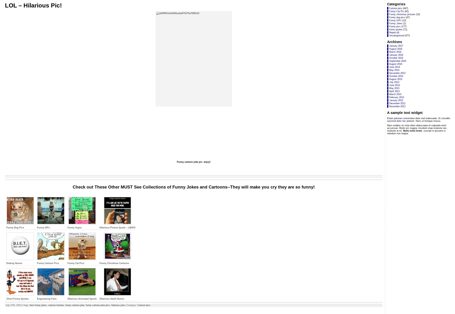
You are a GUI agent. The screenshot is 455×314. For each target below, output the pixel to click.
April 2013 (394, 91)
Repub (392, 32)
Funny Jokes (396, 23)
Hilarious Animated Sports (82, 298)
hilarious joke (118, 305)
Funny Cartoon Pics (48, 263)
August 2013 (395, 79)
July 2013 (394, 82)
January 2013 (396, 100)
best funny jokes (38, 305)
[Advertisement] (193, 133)
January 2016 (396, 55)
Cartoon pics (143, 305)
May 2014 (394, 70)
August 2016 (395, 49)
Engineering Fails (47, 298)
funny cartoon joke (74, 305)
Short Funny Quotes (17, 298)
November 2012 (397, 106)
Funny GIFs (43, 227)
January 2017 (396, 46)
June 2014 (394, 67)
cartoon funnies (56, 305)
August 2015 (395, 64)
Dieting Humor (14, 263)
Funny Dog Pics (15, 227)
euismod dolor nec (396, 121)
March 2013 (395, 94)
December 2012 (397, 103)
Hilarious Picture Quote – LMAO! (117, 227)
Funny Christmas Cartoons (114, 263)
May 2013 (394, 88)
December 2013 (397, 73)
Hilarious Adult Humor (112, 298)
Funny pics (395, 26)
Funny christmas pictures (402, 14)
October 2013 (396, 76)
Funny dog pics (397, 17)
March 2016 (395, 52)
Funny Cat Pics (76, 263)
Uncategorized (396, 35)
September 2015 (397, 61)
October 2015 (396, 58)
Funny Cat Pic (396, 11)
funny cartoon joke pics (98, 305)
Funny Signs (75, 227)
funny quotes (396, 29)
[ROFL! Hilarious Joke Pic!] (193, 58)
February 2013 (396, 97)
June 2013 (394, 85)
